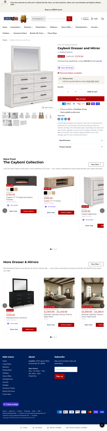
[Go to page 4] (56, 249)
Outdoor (6, 33)
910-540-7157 (93, 81)
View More (95, 164)
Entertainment (81, 27)
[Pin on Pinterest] (69, 119)
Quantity (60, 87)
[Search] (69, 18)
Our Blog (34, 415)
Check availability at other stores (70, 112)
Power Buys (52, 33)
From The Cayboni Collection (67, 45)
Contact (19, 411)
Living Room (15, 27)
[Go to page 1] (51, 249)
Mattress (53, 27)
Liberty (46, 319)
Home (5, 27)
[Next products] (102, 210)
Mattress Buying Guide (10, 413)
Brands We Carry (37, 33)
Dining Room (41, 27)
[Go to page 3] (54, 249)
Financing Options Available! (70, 73)
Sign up (59, 376)
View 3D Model (67, 68)
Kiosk (33, 411)
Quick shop (13, 211)
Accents (94, 27)
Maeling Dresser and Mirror (16, 318)
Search (5, 411)
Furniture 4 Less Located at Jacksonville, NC (32, 413)
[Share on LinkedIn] (65, 119)
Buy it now (81, 99)
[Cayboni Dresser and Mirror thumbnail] (5, 115)
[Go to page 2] (52, 249)
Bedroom (28, 27)
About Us (12, 411)
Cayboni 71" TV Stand (52, 201)
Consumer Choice (20, 33)
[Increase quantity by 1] (75, 92)
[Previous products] (5, 210)
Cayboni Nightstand (89, 214)
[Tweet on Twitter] (62, 119)
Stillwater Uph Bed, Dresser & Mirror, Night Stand (58, 315)
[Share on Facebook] (59, 119)
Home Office (66, 27)
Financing (27, 411)
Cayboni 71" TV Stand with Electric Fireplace (19, 198)
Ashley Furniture (66, 52)
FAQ (39, 411)
